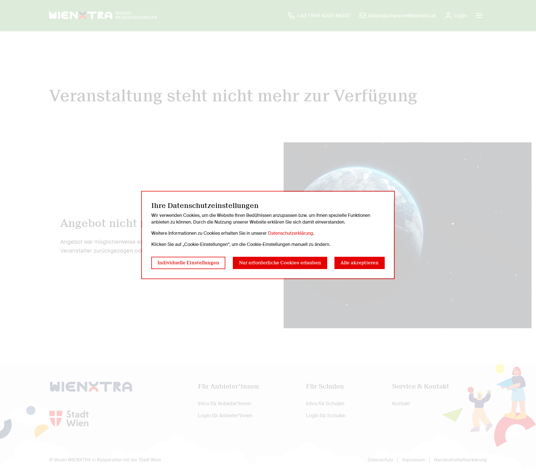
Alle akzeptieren (360, 262)
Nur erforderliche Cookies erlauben (280, 262)
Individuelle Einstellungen (188, 262)
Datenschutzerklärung (290, 233)
